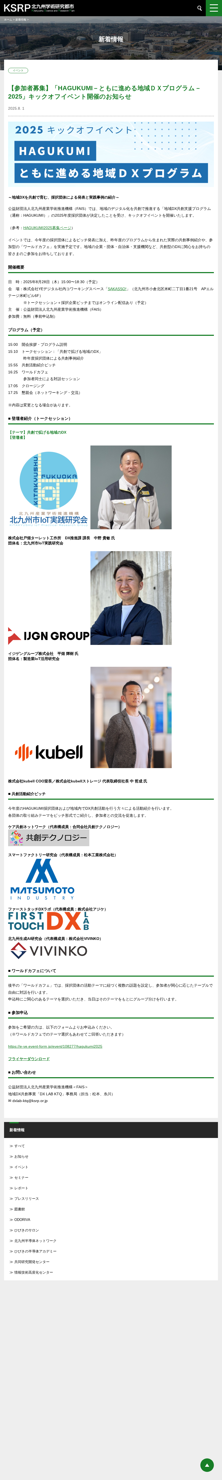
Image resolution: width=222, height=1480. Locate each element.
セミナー (21, 1178)
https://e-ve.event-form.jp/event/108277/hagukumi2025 (55, 1046)
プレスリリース (26, 1199)
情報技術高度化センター (33, 1272)
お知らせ (21, 1156)
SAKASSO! (117, 289)
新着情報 (20, 19)
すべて (19, 1146)
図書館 (19, 1209)
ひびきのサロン (26, 1230)
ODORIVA (22, 1220)
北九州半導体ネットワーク (35, 1241)
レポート (21, 1188)
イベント (21, 1167)
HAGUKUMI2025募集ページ (47, 228)
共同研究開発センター (32, 1262)
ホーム (8, 19)
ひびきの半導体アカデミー (35, 1251)
